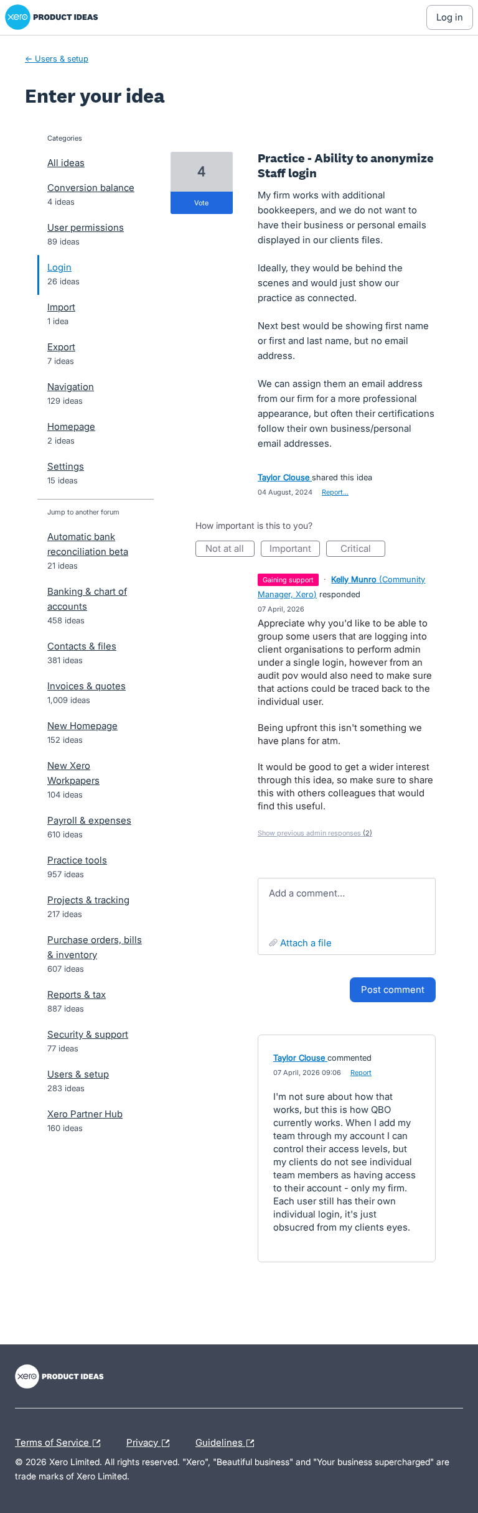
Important (294, 549)
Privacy (143, 1440)
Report (361, 1072)
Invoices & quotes (86, 686)
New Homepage (82, 726)
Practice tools (77, 860)
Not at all (230, 549)
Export (61, 347)
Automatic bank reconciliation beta (87, 544)
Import (61, 307)
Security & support (87, 1034)
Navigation (70, 387)
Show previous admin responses (315, 833)
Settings (65, 466)
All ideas (66, 163)
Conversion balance (90, 187)
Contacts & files (81, 646)
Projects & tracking (88, 900)
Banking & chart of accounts (87, 598)
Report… (335, 492)
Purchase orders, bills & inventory (94, 947)
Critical (362, 549)
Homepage (71, 426)
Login (59, 267)
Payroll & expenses (89, 820)
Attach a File (306, 943)
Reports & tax (76, 994)
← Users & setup (56, 58)
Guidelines (220, 1440)
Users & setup (78, 1074)
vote (201, 202)
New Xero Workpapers (73, 773)
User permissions (85, 227)
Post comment (392, 989)
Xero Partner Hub (85, 1114)
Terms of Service (53, 1440)
